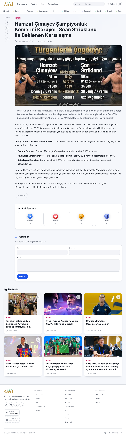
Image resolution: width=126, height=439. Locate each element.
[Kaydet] (38, 297)
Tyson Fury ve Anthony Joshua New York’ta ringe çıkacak (62, 322)
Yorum (19, 257)
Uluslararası (43, 11)
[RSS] (21, 404)
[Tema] (120, 4)
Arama (37, 410)
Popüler (34, 4)
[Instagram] (6, 404)
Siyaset (6, 11)
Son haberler (22, 4)
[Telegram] (7, 22)
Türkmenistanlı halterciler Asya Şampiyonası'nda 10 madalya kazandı (59, 366)
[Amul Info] (8, 4)
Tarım (120, 11)
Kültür (55, 11)
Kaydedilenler (53, 4)
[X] (7, 33)
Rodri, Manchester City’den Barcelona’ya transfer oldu (20, 365)
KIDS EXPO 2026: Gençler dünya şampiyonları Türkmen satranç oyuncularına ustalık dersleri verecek (102, 366)
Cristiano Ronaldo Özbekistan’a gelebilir (97, 322)
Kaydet (23, 195)
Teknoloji (87, 11)
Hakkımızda (100, 394)
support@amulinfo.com (112, 433)
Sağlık (99, 11)
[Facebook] (7, 28)
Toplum (30, 11)
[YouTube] (11, 404)
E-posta (72, 248)
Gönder (22, 276)
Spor (42, 4)
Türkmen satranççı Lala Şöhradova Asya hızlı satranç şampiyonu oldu (18, 324)
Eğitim (66, 11)
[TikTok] (16, 404)
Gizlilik (98, 402)
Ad (18, 248)
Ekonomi (18, 11)
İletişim (98, 398)
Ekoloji (109, 11)
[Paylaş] (7, 39)
